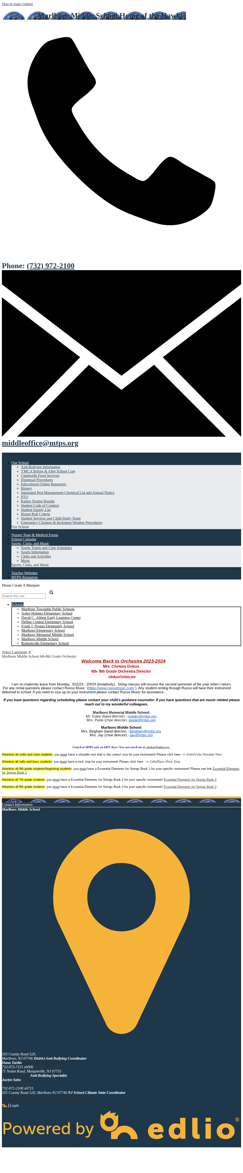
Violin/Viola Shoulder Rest (204, 754)
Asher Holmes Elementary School (46, 613)
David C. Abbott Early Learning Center (51, 618)
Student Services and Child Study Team (50, 518)
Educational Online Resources (43, 484)
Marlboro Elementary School (43, 630)
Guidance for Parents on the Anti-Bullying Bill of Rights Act (47, 1101)
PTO (24, 497)
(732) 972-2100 (51, 265)
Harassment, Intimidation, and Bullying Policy (62, 1097)
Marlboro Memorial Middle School (47, 635)
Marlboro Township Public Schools (48, 609)
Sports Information (35, 552)
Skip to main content (17, 4)
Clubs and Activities (36, 556)
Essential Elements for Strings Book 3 (190, 787)
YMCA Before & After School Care (48, 471)
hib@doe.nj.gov (14, 1097)
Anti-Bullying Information (40, 467)
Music (25, 561)
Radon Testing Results (38, 501)
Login (10, 1105)
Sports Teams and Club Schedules (46, 548)
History (26, 488)
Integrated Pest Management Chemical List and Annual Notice (67, 493)
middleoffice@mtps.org (40, 443)
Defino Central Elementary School (47, 622)
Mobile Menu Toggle (18, 455)
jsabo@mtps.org (14, 1084)
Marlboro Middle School (39, 639)
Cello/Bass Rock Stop (165, 761)
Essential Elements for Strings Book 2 (190, 779)
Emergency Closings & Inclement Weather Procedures (61, 523)
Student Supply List (36, 510)
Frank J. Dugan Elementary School (47, 626)
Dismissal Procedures (37, 480)
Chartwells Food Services (40, 476)
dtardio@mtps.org (15, 1075)
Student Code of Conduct (40, 505)
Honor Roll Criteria (35, 514)
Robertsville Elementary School (45, 643)
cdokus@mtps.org (122, 676)
